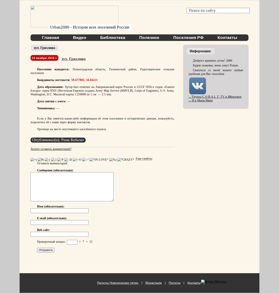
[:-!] (85, 160)
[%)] (113, 160)
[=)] (34, 160)
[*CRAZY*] (125, 160)
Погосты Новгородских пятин (117, 282)
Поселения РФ (188, 37)
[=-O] (77, 160)
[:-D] (68, 160)
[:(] (47, 160)
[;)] (53, 160)
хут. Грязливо (73, 59)
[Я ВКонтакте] (198, 78)
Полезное (149, 37)
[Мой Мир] (201, 100)
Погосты (174, 282)
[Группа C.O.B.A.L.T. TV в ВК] (215, 96)
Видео (79, 37)
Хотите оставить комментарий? (51, 149)
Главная (50, 37)
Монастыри (153, 282)
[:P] (60, 160)
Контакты (227, 37)
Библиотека (112, 37)
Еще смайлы (144, 158)
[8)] (41, 160)
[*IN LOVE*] (99, 160)
